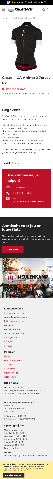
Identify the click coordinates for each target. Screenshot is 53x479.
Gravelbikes (9, 364)
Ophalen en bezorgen (14, 333)
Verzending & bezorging (15, 317)
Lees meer (13, 250)
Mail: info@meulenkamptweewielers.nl (28, 200)
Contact (8, 346)
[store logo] (20, 9)
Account (8, 342)
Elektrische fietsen (13, 360)
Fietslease (8, 325)
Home (4, 18)
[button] (24, 73)
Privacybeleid (10, 337)
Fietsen (7, 356)
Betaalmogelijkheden (14, 313)
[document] (26, 470)
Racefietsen (9, 369)
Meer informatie (19, 470)
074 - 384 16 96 (15, 387)
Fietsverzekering (12, 329)
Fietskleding (10, 377)
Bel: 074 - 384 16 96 (22, 193)
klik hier (10, 393)
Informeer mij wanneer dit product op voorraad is (25, 93)
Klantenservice (19, 188)
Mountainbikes (11, 373)
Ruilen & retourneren (14, 321)
